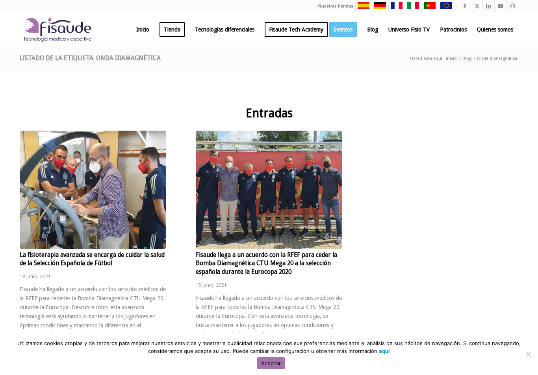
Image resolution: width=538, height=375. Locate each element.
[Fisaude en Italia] (411, 8)
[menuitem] (142, 29)
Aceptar (271, 363)
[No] (528, 354)
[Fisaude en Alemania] (378, 8)
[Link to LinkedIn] (488, 6)
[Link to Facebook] (465, 6)
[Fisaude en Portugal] (428, 8)
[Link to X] (476, 6)
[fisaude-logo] (57, 29)
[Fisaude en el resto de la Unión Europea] (444, 8)
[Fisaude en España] (361, 8)
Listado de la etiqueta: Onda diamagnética (90, 58)
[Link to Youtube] (500, 6)
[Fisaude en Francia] (395, 8)
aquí (384, 351)
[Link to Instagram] (512, 6)
